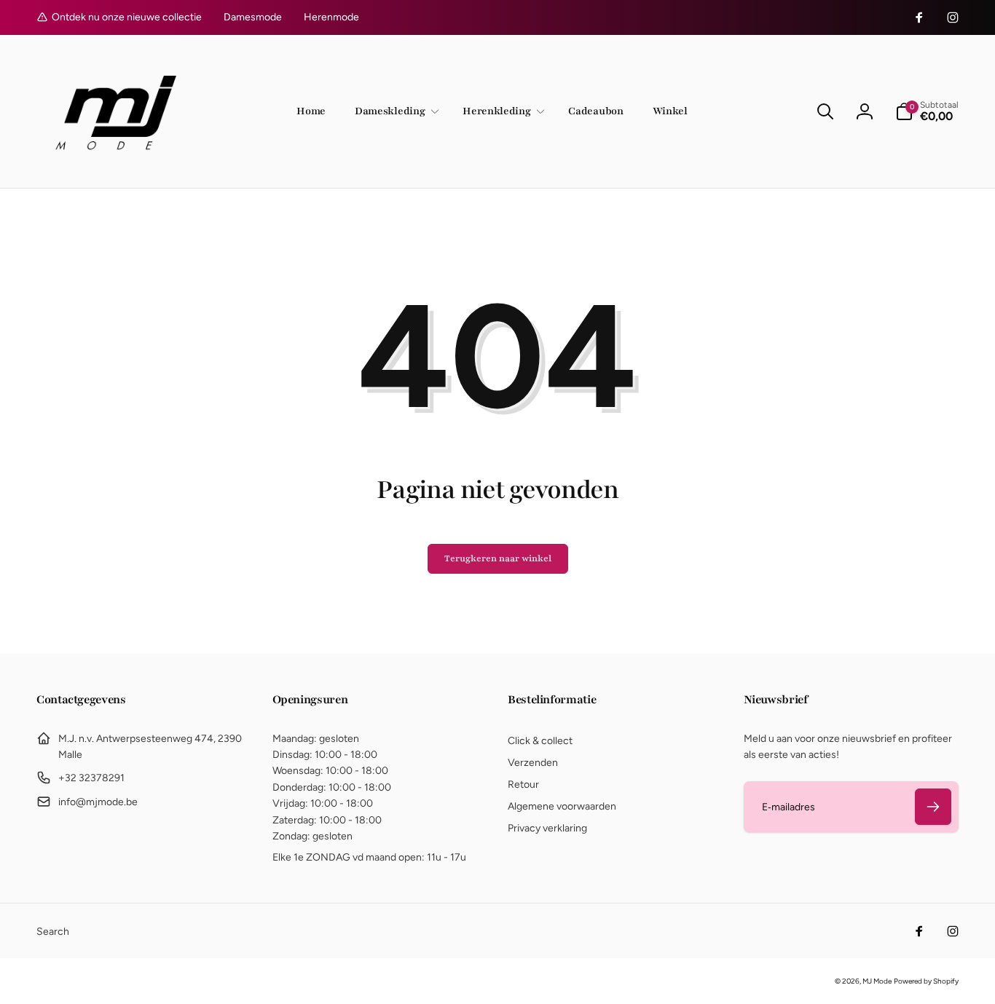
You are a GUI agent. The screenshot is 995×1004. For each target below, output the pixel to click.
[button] (394, 111)
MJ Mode (877, 981)
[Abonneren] (933, 806)
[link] (253, 17)
